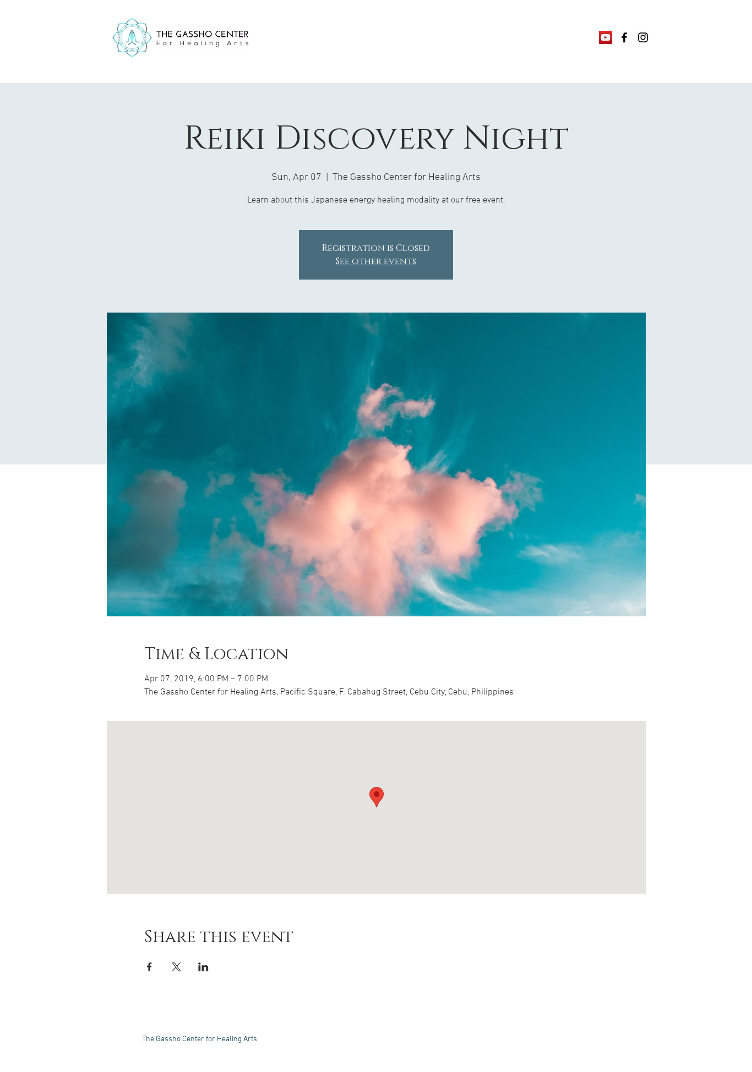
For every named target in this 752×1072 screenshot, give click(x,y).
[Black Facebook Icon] (624, 37)
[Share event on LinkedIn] (203, 966)
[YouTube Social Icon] (605, 37)
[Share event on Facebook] (149, 966)
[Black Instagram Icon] (643, 37)
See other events (376, 261)
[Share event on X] (176, 966)
